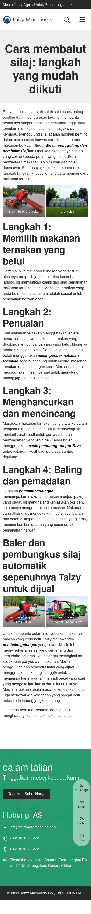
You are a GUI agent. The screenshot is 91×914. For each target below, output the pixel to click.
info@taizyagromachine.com (33, 827)
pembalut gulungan (36, 490)
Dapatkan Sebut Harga (26, 793)
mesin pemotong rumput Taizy (54, 445)
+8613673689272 (24, 838)
